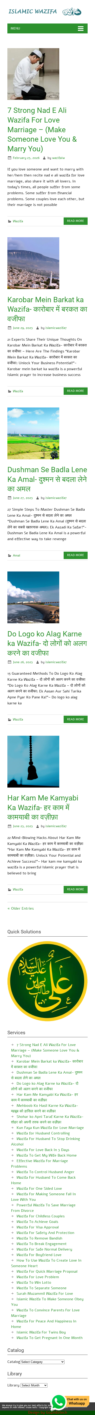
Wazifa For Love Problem (38, 1277)
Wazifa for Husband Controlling (43, 1133)
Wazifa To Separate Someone (42, 1288)
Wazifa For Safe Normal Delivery (44, 1249)
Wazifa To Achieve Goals (37, 1221)
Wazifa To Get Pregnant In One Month (50, 1337)
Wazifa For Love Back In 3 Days (43, 1149)
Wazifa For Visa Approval (38, 1227)
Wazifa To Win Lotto (34, 1282)
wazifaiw (58, 157)
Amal (16, 555)
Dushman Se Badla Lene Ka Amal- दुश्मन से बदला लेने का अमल (47, 479)
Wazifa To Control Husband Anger (45, 1172)
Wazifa (18, 221)
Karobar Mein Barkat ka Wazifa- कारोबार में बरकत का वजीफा (47, 309)
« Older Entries (20, 908)
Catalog (13, 1361)
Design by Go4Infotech (47, 1412)
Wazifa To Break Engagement (42, 1243)
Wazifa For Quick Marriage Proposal (47, 1271)
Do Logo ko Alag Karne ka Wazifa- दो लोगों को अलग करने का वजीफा (47, 643)
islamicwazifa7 (56, 327)
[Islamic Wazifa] (47, 14)
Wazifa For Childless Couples (41, 1216)
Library (13, 1385)
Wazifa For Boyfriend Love (39, 1254)
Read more (75, 221)
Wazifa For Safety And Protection (45, 1232)
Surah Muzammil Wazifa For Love (45, 1293)
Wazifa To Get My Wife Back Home (47, 1155)
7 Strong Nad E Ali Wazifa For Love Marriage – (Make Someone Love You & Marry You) (42, 129)
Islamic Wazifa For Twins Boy (41, 1332)
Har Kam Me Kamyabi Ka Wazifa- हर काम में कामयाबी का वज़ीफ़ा (42, 807)
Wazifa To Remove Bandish (39, 1238)
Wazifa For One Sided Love (39, 1188)
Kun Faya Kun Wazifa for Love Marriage (50, 1127)
